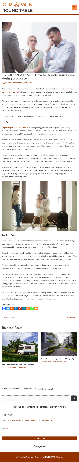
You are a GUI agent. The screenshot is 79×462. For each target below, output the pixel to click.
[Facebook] (4, 308)
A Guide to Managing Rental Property (57, 359)
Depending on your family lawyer (15, 127)
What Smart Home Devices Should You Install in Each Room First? (28, 420)
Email (5, 428)
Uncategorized (6, 367)
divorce (31, 89)
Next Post (72, 318)
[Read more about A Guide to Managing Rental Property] (59, 344)
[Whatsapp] (32, 308)
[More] (36, 308)
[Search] (74, 398)
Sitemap (59, 457)
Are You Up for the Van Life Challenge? (19, 365)
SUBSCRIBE (39, 438)
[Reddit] (12, 308)
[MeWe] (24, 308)
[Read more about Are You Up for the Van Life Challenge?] (20, 347)
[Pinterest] (20, 308)
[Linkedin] (16, 308)
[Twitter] (8, 308)
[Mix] (28, 308)
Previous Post (8, 318)
